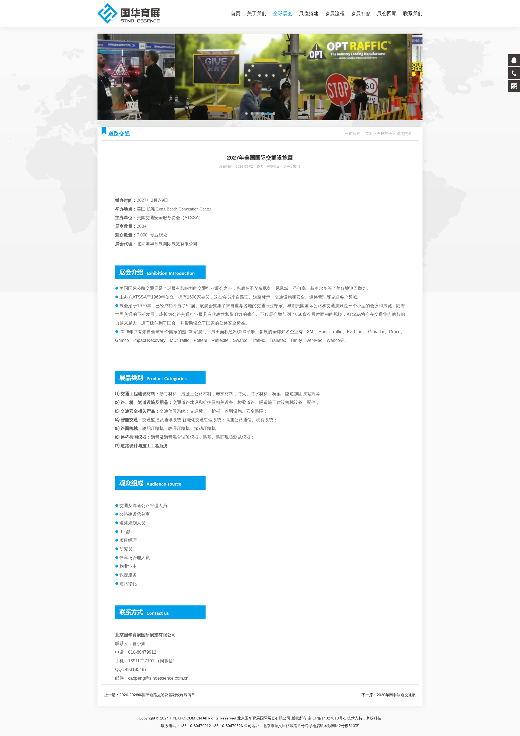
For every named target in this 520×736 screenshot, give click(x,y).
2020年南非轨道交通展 (396, 695)
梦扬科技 (373, 718)
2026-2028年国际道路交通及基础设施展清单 (157, 695)
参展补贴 (360, 13)
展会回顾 (386, 13)
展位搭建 (308, 13)
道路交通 (404, 133)
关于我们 (256, 13)
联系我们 (412, 13)
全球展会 (282, 13)
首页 (235, 13)
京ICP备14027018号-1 (327, 718)
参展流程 (334, 13)
